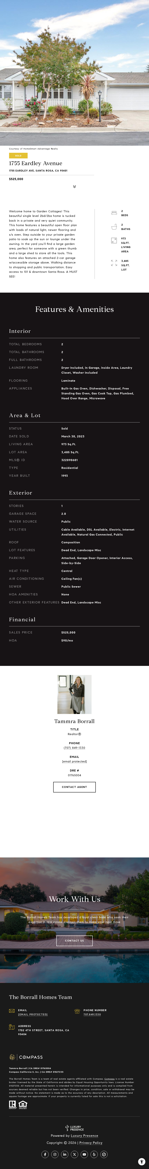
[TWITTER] (74, 1154)
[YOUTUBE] (84, 1154)
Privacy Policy (90, 1143)
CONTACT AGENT (74, 787)
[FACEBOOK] (45, 1154)
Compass (109, 1078)
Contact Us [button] (74, 940)
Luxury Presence (84, 1136)
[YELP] (94, 1154)
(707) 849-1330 (74, 747)
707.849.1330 (92, 1014)
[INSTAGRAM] (55, 1154)
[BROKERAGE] (104, 1154)
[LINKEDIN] (64, 1154)
